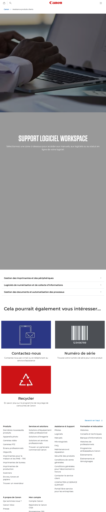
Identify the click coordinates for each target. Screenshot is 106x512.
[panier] (4, 3)
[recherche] (10, 3)
